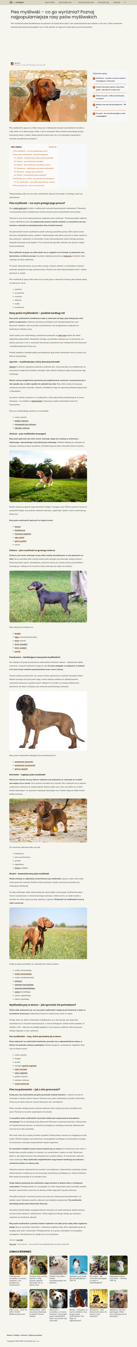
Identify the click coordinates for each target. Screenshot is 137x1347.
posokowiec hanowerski (25, 765)
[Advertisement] (68, 45)
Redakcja (17, 1335)
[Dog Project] (16, 2)
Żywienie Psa (103, 2)
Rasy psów (50, 2)
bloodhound (20, 530)
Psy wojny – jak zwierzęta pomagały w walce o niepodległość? (98, 1279)
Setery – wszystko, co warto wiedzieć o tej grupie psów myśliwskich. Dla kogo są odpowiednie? (79, 1315)
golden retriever (21, 421)
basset (17, 526)
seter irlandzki (21, 1069)
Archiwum (24, 1335)
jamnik (17, 651)
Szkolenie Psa (65, 2)
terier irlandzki (21, 644)
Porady (116, 2)
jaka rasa (62, 335)
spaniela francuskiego (24, 984)
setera (17, 992)
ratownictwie (36, 401)
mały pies (68, 256)
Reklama (10, 1335)
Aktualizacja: (37, 65)
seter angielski (21, 1073)
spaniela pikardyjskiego (25, 988)
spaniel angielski (29, 1066)
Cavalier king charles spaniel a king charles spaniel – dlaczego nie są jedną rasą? (38, 1280)
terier (17, 640)
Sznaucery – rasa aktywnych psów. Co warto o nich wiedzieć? (98, 1313)
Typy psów (12, 1244)
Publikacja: (22, 65)
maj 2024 (19, 1240)
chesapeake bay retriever (25, 424)
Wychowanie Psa (86, 2)
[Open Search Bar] (125, 2)
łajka (17, 637)
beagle (18, 633)
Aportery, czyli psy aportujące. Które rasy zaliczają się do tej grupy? (118, 1313)
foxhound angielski (23, 534)
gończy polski (20, 541)
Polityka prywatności (35, 1335)
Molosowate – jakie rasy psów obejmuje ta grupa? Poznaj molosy (37, 1313)
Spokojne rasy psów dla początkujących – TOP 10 (78, 1278)
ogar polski (19, 537)
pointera (18, 981)
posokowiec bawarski (24, 762)
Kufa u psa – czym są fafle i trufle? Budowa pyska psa (18, 1312)
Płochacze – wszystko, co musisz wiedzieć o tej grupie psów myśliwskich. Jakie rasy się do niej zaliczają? (58, 1315)
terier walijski (20, 648)
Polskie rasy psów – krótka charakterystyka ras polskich (57, 1279)
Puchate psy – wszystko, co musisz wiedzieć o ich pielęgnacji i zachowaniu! (17, 1280)
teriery (17, 868)
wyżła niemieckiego (23, 974)
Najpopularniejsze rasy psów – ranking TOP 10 (118, 1278)
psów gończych (20, 208)
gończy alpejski (21, 769)
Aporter (12, 367)
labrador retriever (22, 428)
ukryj (52, 147)
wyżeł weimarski (22, 1084)
